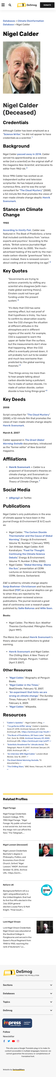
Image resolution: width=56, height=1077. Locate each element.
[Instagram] (18, 1041)
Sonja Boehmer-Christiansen (19, 586)
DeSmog (32, 4)
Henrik (34, 637)
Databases (9, 20)
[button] (28, 985)
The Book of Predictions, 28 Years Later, (26, 735)
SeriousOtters (18, 1070)
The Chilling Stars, (16, 766)
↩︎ (44, 723)
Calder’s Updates (15, 723)
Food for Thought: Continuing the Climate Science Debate (27, 554)
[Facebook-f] (4, 1041)
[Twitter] (9, 1041)
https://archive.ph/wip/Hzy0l (35, 732)
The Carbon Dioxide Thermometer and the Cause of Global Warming (30, 536)
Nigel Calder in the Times (24, 685)
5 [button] (20, 365)
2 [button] (26, 168)
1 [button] (32, 137)
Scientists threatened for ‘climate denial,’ (26, 744)
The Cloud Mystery (31, 190)
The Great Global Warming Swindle (22, 760)
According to (17, 230)
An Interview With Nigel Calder (21, 754)
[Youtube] (13, 1041)
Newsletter (8, 1036)
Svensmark (44, 637)
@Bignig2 (14, 497)
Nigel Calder (17, 677)
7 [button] (39, 481)
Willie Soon (46, 608)
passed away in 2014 (29, 154)
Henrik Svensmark (13, 425)
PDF (18, 590)
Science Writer (12, 134)
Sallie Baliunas (26, 608)
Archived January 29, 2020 (37, 738)
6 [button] (46, 390)
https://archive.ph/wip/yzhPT (35, 741)
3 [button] (50, 262)
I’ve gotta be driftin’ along (19, 726)
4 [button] (18, 300)
